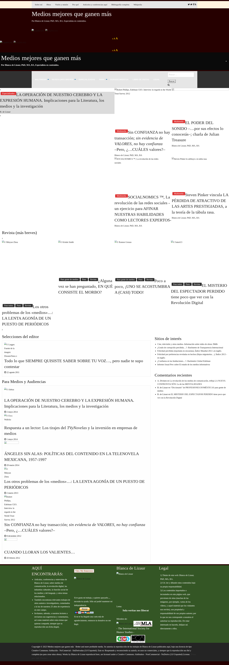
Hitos (49, 4)
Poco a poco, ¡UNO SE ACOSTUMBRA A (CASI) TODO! (142, 286)
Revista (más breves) (62, 79)
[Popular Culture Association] (138, 639)
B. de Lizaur (5, 112)
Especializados (87, 79)
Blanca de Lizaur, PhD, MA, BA (128, 155)
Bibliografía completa (120, 4)
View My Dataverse (84, 571)
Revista (28, 305)
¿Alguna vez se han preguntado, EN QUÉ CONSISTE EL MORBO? (85, 286)
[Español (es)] (38, 30)
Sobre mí (38, 4)
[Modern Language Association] (142, 623)
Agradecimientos (119, 79)
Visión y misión (61, 4)
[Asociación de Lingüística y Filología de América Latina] (124, 623)
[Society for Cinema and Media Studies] (123, 639)
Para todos (8, 305)
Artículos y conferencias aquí (95, 4)
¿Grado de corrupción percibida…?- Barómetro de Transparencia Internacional (190, 347)
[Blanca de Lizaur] (82, 578)
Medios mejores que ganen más (72, 13)
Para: (102, 79)
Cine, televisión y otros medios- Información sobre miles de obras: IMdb (187, 344)
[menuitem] (41, 79)
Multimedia (41, 79)
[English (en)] (51, 30)
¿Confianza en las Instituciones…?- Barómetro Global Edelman (183, 361)
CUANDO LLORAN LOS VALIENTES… (39, 552)
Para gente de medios (69, 279)
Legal (156, 79)
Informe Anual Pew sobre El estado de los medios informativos (183, 364)
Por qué (75, 4)
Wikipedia (138, 4)
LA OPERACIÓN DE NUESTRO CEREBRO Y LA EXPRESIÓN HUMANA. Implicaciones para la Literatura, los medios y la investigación (52, 100)
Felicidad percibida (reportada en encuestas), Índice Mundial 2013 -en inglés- (189, 351)
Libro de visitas (141, 79)
